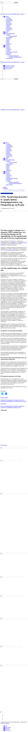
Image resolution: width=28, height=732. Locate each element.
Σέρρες (8, 42)
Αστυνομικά (9, 19)
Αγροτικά (8, 17)
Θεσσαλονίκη (9, 37)
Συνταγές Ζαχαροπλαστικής (15, 57)
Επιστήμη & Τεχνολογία (11, 51)
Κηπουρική (8, 53)
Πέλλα (7, 41)
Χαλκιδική (8, 43)
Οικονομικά (9, 24)
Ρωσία (20, 242)
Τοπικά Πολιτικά (13, 36)
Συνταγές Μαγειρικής (14, 55)
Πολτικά (8, 26)
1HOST (7, 723)
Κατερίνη (8, 38)
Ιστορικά (8, 21)
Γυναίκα (8, 50)
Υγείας (7, 30)
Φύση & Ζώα (9, 58)
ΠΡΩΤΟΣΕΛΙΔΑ (9, 193)
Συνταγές (8, 54)
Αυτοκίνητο (9, 49)
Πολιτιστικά (9, 28)
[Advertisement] (14, 94)
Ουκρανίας (13, 242)
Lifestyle (8, 48)
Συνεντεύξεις (9, 29)
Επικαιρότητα (9, 20)
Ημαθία (8, 34)
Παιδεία (8, 25)
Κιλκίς (7, 40)
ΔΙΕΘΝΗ (3, 193)
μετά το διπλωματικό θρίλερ (11, 250)
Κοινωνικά (8, 23)
